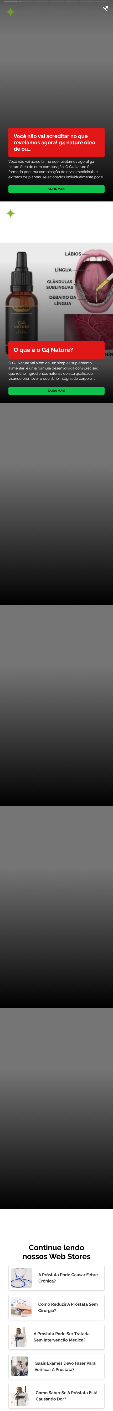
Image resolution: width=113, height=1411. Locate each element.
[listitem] (56, 1278)
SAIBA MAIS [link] (56, 189)
